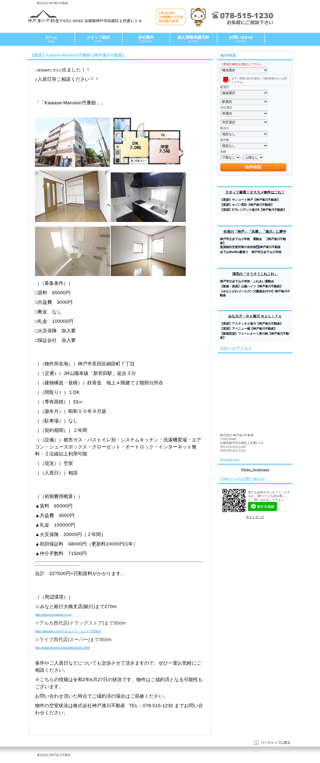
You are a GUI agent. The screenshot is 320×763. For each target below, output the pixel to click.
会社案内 (146, 39)
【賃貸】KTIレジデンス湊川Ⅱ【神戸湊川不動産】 (253, 209)
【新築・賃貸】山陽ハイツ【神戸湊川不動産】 (251, 286)
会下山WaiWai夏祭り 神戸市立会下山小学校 (252, 252)
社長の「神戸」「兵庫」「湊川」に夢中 (255, 231)
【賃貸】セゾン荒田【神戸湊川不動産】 (247, 204)
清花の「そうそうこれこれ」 (255, 274)
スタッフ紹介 (98, 39)
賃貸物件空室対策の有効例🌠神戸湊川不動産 (250, 247)
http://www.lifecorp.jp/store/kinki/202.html (62, 648)
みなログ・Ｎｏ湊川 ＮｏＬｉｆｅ (255, 316)
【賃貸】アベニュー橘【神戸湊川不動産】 (248, 328)
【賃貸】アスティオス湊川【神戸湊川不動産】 (251, 323)
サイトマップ (255, 517)
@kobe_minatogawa (255, 469)
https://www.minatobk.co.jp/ (53, 615)
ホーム (51, 39)
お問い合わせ (241, 39)
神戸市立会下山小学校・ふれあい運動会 (247, 281)
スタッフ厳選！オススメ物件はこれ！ (255, 192)
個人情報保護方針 (194, 39)
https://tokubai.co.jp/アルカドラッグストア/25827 (68, 631)
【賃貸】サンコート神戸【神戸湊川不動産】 (250, 199)
